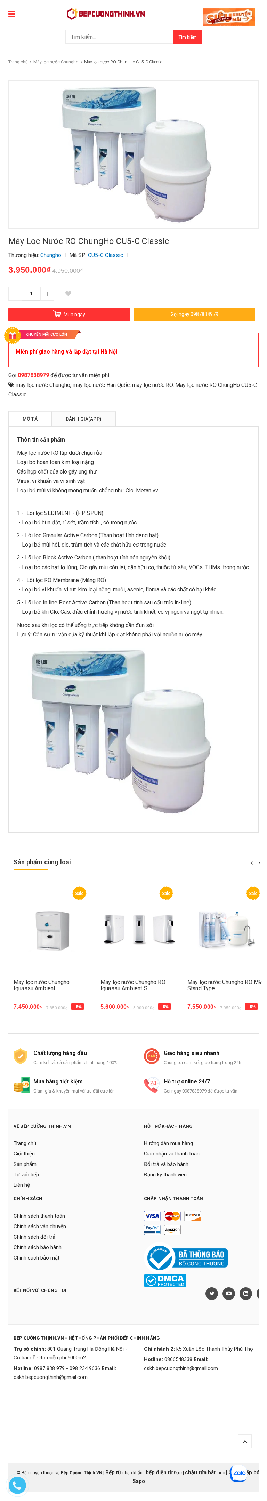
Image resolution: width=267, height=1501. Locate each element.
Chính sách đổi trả (34, 1237)
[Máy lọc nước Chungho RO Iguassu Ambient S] (138, 929)
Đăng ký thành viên (165, 1175)
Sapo (138, 1481)
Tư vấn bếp (26, 1175)
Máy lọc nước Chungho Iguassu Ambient (42, 985)
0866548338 (178, 1359)
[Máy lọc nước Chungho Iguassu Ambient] (52, 929)
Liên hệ (22, 1185)
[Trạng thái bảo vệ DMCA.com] (165, 1280)
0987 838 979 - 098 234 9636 (67, 1368)
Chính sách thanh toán (39, 1216)
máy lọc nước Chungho (43, 385)
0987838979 (33, 375)
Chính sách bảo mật (36, 1258)
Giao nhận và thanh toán (172, 1154)
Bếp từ (113, 1472)
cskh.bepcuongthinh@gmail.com (51, 1377)
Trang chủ (25, 1143)
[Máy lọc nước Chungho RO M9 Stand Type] (225, 929)
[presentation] (251, 862)
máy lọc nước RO (152, 385)
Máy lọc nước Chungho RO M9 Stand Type (224, 985)
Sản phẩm (25, 1164)
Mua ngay (29, 1010)
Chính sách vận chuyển (40, 1226)
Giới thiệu (24, 1154)
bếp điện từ (159, 1472)
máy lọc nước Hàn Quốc (101, 385)
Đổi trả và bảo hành (166, 1164)
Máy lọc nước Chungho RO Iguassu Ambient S (132, 985)
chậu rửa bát (200, 1472)
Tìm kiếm (188, 37)
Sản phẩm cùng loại (42, 862)
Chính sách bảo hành (38, 1247)
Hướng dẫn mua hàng (168, 1143)
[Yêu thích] (68, 294)
